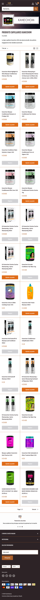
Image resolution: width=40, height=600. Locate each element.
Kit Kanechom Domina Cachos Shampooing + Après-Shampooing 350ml (10, 228)
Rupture (10, 163)
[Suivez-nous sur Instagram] (10, 575)
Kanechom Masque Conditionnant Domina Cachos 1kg (30, 190)
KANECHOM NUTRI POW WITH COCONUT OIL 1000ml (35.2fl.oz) (9, 491)
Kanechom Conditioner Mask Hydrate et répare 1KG (9, 151)
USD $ (14, 566)
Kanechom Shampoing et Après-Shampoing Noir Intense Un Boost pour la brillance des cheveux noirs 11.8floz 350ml (30, 75)
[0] (36, 4)
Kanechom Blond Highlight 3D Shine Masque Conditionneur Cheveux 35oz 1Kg (10, 74)
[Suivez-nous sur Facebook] (3, 575)
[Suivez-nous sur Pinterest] (13, 575)
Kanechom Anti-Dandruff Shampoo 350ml (8, 378)
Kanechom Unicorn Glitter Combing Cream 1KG (9, 304)
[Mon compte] (33, 4)
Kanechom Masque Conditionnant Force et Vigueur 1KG (28, 152)
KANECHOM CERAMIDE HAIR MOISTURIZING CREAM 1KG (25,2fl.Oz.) (30, 491)
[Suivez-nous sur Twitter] (6, 575)
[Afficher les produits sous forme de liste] (37, 48)
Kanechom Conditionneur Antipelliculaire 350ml (28, 340)
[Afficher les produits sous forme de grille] (34, 48)
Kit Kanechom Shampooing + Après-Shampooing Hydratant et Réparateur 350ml (30, 379)
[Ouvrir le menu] (3, 4)
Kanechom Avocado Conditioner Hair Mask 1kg (29, 265)
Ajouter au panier (10, 87)
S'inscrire (7, 558)
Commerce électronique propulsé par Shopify (12, 596)
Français (5, 566)
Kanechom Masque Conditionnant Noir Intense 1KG (29, 114)
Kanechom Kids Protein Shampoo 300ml (28, 304)
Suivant (34, 509)
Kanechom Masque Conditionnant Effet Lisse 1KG (10, 189)
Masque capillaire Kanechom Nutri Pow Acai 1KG (9, 454)
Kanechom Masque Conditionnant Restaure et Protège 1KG (9, 114)
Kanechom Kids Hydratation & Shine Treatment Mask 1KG (30, 454)
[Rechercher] (35, 9)
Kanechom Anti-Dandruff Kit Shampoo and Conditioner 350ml (9, 341)
